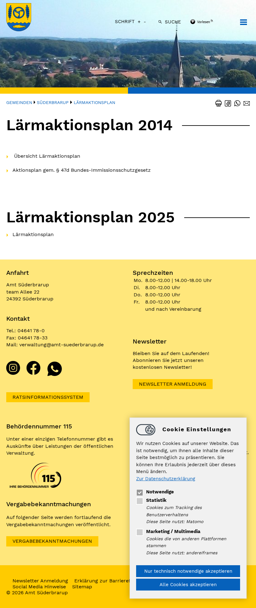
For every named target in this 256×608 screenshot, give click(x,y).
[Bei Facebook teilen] (226, 102)
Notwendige (160, 492)
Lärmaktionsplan (94, 102)
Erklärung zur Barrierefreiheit (110, 581)
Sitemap (82, 587)
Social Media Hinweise (39, 587)
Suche (173, 22)
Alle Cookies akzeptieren (188, 584)
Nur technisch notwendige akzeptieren (188, 571)
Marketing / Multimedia (173, 531)
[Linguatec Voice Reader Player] (209, 22)
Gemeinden (19, 102)
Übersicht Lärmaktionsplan (47, 156)
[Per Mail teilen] (245, 102)
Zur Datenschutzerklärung (165, 479)
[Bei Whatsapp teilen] (235, 102)
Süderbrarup (53, 102)
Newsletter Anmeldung (172, 384)
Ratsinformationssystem (47, 397)
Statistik (156, 500)
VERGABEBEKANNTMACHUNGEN (52, 541)
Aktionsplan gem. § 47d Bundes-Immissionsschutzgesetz (81, 170)
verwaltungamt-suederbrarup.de (61, 345)
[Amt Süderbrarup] (25, 17)
